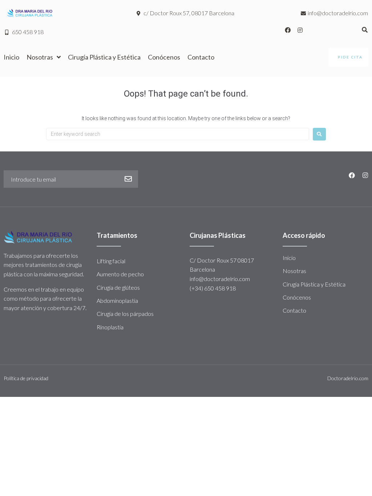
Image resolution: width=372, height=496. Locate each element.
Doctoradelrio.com (347, 378)
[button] (348, 57)
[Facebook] (288, 30)
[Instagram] (300, 30)
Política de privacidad (26, 378)
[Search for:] (177, 134)
